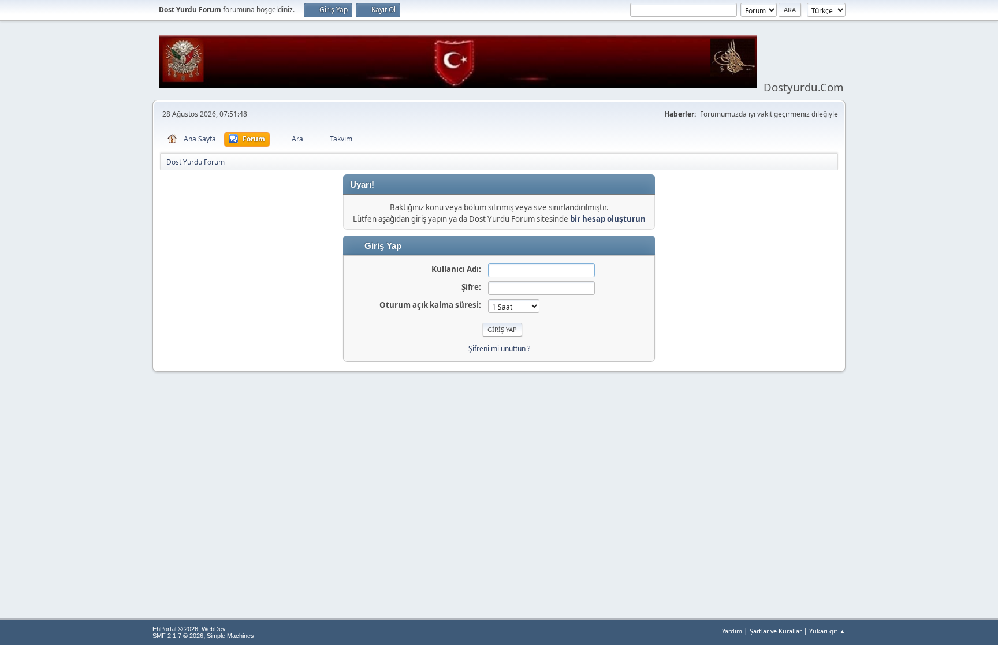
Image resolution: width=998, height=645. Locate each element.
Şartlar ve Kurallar (776, 631)
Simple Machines (230, 635)
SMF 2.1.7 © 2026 (177, 635)
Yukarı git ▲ (827, 631)
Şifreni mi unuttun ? (499, 348)
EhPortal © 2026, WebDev (189, 628)
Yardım (732, 631)
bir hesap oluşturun (608, 219)
